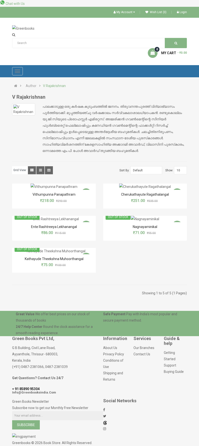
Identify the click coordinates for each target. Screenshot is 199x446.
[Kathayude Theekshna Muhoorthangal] (54, 251)
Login (183, 12)
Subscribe (26, 425)
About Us (110, 348)
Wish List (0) (157, 12)
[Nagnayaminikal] (145, 219)
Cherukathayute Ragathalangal (145, 194)
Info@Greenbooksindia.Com (34, 392)
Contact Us (141, 354)
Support (170, 365)
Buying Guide (174, 372)
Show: (169, 170)
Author (31, 85)
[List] (40, 170)
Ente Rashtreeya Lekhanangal (54, 227)
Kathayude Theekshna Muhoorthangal (54, 259)
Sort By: (124, 170)
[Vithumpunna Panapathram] (54, 187)
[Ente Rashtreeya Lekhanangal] (54, 219)
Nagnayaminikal (145, 227)
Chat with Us (15, 4)
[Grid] (32, 170)
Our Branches (143, 348)
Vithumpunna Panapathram (54, 194)
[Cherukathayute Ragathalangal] (145, 187)
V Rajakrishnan (54, 85)
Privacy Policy (113, 354)
